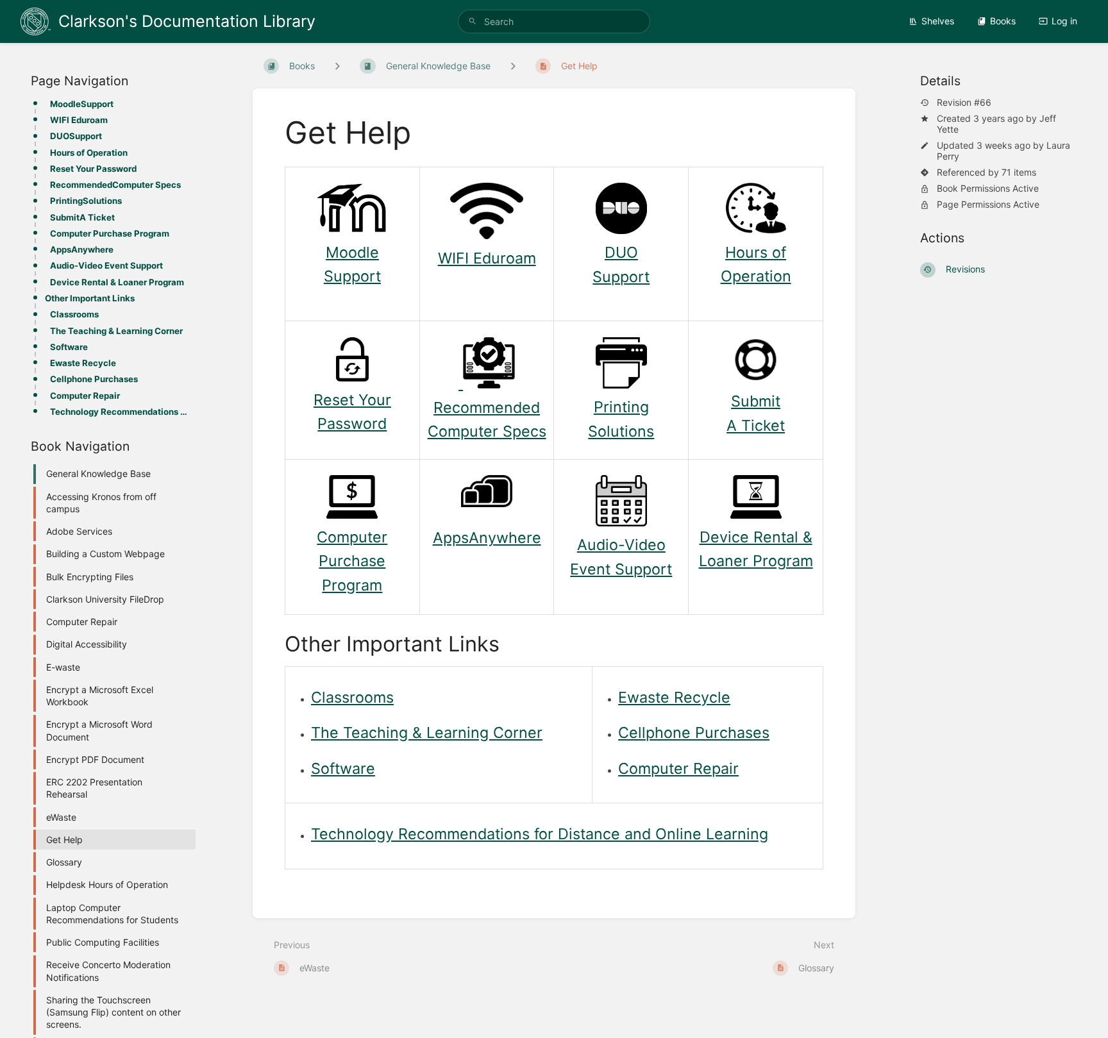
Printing (621, 407)
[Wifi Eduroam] (486, 233)
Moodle (352, 252)
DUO (621, 252)
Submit (755, 401)
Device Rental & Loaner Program (117, 282)
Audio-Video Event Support (106, 265)
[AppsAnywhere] (486, 501)
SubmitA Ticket (82, 217)
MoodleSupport (81, 104)
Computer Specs (487, 431)
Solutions (621, 431)
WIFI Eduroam (79, 120)
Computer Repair (85, 395)
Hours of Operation (89, 152)
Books (1003, 20)
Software (69, 347)
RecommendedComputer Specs (115, 185)
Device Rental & (756, 537)
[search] (554, 21)
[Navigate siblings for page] (513, 66)
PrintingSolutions (86, 201)
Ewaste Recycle (83, 363)
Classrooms (74, 314)
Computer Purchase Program (109, 233)
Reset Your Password (93, 168)
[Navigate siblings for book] (337, 66)
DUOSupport (76, 136)
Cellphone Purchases (94, 379)
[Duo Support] (621, 228)
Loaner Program (756, 560)
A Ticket (755, 425)
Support (352, 276)
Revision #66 (964, 102)
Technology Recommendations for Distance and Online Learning (119, 411)
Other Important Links (90, 298)
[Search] (472, 21)
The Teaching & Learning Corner (116, 331)
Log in (1064, 20)
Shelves (937, 20)
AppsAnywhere (81, 249)
